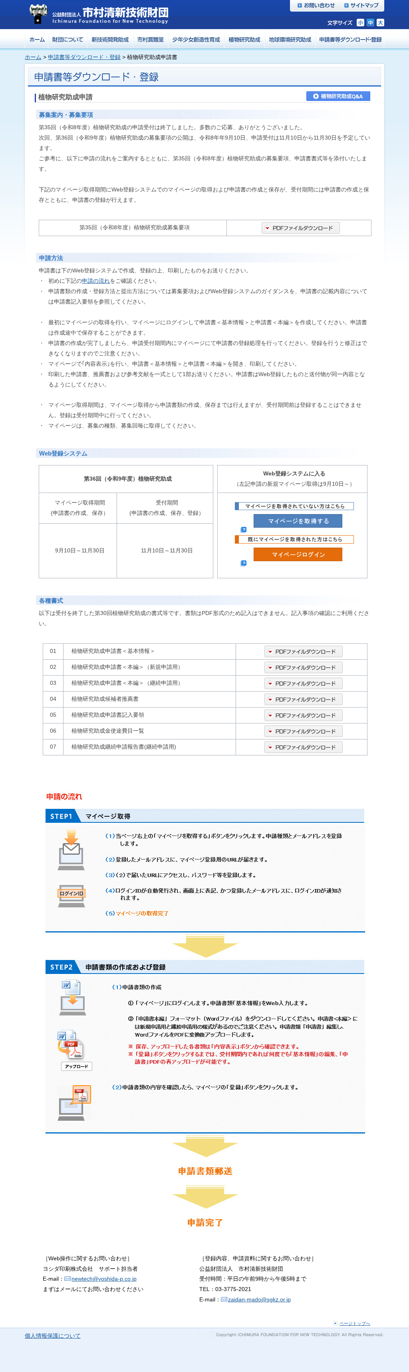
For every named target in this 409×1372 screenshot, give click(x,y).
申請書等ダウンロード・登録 (84, 57)
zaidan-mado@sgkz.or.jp (259, 1299)
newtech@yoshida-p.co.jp (104, 1278)
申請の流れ (96, 281)
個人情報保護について (53, 1336)
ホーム (33, 57)
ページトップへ (355, 1323)
